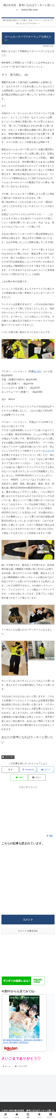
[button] (36, 777)
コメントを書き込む (28, 931)
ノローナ (49, 451)
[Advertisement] (28, 809)
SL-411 (37, 371)
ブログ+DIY (9, 757)
